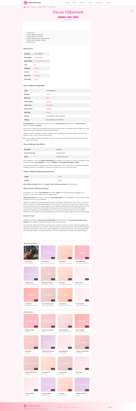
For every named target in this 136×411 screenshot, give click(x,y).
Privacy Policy (75, 407)
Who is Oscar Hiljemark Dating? (36, 40)
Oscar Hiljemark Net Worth (35, 36)
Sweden (36, 72)
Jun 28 (36, 61)
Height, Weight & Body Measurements (38, 38)
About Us (59, 407)
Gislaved (36, 68)
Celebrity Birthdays (34, 2)
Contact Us (67, 407)
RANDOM (109, 2)
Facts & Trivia (31, 42)
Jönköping (37, 75)
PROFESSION (100, 2)
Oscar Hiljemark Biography (35, 34)
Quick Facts (30, 32)
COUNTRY (90, 2)
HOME (68, 2)
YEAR (74, 2)
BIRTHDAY (82, 2)
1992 (40, 61)
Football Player (41, 7)
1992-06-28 (45, 61)
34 (35, 64)
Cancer (36, 79)
